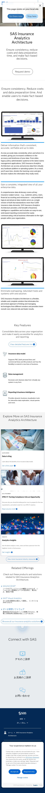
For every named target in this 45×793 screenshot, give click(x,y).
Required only (29, 772)
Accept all (14, 772)
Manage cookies (22, 778)
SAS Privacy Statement (32, 757)
